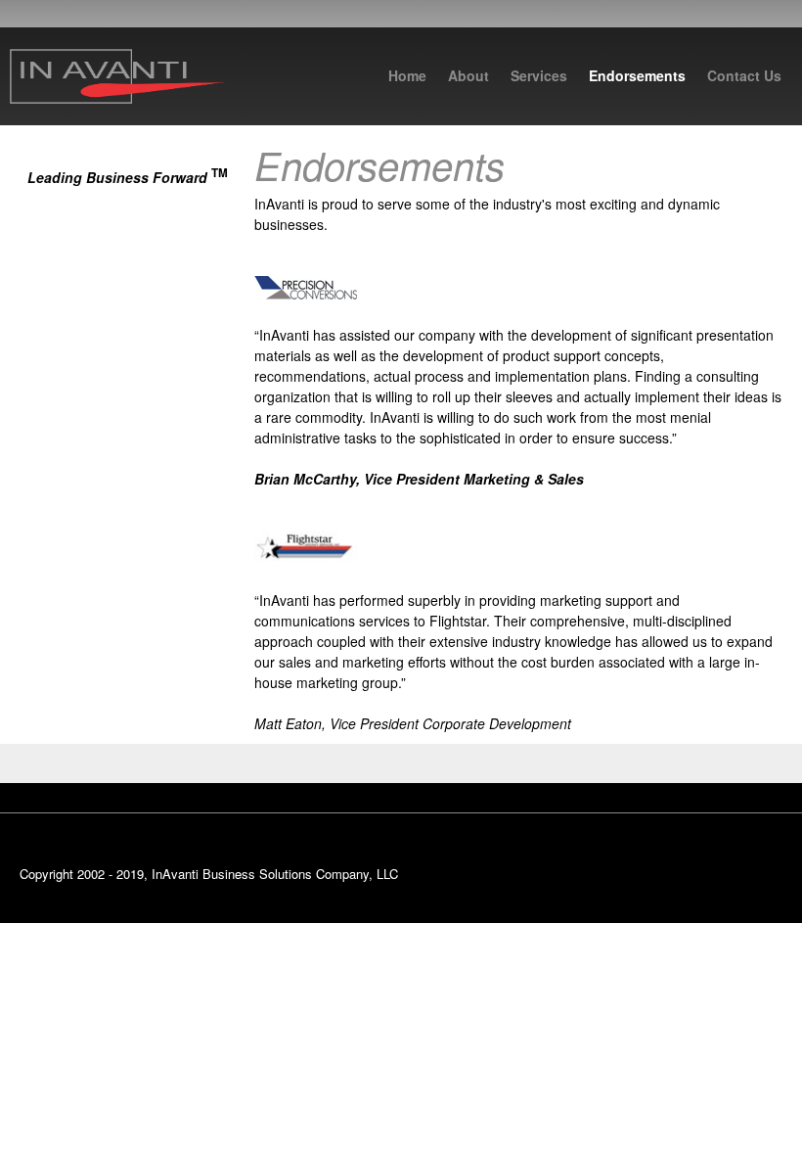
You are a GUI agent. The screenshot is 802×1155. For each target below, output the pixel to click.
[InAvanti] (117, 76)
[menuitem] (407, 80)
